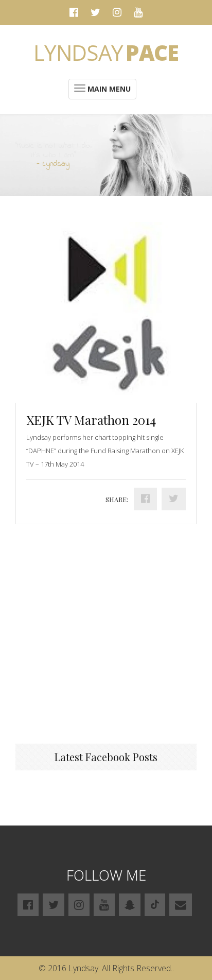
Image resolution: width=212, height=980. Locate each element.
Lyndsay (106, 52)
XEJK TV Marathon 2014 (91, 419)
